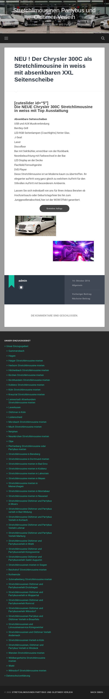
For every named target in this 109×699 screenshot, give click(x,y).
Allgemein (77, 285)
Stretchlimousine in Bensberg (24, 454)
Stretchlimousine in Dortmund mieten (29, 459)
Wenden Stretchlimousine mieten (26, 652)
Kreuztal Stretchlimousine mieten (27, 394)
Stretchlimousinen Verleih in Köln (26, 640)
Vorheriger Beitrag (81, 294)
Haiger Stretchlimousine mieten (26, 360)
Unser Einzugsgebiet (17, 346)
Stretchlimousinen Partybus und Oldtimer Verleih (54, 13)
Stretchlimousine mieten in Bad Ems (28, 463)
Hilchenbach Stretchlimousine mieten (29, 370)
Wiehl (11, 665)
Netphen (13, 431)
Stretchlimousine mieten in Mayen (27, 478)
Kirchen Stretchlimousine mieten (26, 375)
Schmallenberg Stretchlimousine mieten (30, 579)
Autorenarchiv (21, 287)
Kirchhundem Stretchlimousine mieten (29, 380)
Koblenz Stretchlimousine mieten (26, 384)
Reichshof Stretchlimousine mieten (28, 569)
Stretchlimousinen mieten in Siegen (28, 564)
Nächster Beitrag (81, 298)
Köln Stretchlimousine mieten (24, 389)
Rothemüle (14, 574)
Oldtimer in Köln (17, 412)
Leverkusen (15, 407)
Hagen (12, 355)
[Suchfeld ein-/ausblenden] (103, 38)
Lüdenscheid (15, 417)
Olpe (11, 441)
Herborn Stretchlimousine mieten (26, 365)
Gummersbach (16, 350)
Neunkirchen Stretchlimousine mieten (29, 436)
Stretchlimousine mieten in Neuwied (28, 496)
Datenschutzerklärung (18, 675)
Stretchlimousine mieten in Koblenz (28, 468)
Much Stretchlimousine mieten (25, 426)
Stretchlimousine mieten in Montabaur (29, 491)
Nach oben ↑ (98, 692)
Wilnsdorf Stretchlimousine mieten (27, 670)
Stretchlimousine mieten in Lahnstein (29, 473)
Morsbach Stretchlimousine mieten (27, 421)
